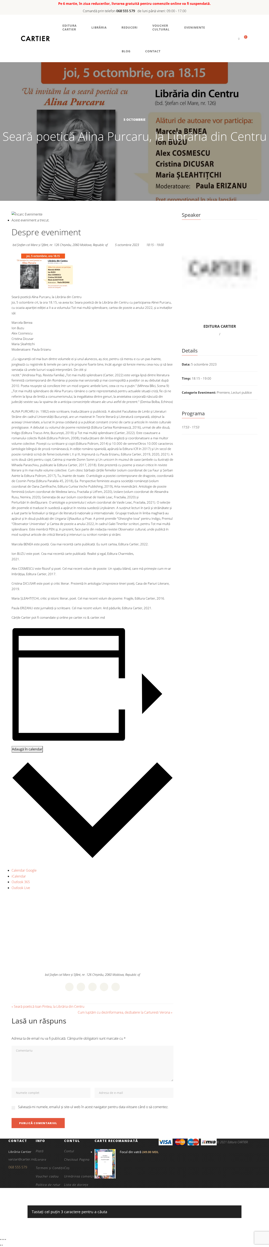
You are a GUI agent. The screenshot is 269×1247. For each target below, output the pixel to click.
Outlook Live (21, 887)
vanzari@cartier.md (22, 1159)
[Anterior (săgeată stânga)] (0, 1245)
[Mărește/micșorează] (0, 1239)
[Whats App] (104, 987)
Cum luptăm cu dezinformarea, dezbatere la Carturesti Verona (125, 1012)
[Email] (115, 987)
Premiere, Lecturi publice (234, 392)
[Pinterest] (92, 987)
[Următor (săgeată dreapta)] (2, 1245)
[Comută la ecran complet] (2, 1239)
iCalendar (19, 876)
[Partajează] (3, 1239)
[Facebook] (69, 987)
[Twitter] (81, 987)
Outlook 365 (21, 882)
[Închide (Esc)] (5, 1239)
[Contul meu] (231, 39)
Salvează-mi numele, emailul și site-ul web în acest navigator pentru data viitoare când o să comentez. (93, 1107)
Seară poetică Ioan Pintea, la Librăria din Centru (48, 1006)
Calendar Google (24, 870)
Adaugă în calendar (27, 749)
